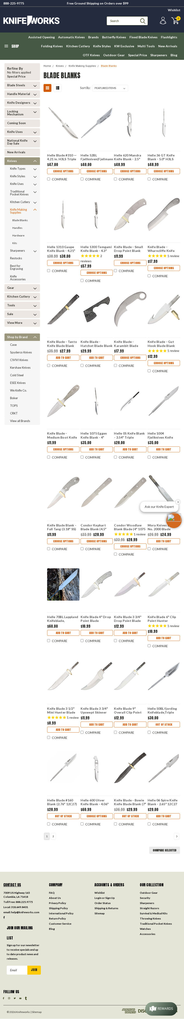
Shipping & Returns (106, 908)
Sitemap (99, 913)
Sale (10, 314)
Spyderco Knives (21, 352)
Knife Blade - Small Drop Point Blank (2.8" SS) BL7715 (128, 249)
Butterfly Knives (114, 37)
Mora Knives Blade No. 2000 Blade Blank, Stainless (162, 527)
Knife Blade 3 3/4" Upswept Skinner (94, 710)
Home (47, 66)
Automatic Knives (71, 37)
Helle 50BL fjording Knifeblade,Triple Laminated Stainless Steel (163, 710)
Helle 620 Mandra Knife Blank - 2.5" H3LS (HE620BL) (127, 157)
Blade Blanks (20, 220)
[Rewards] (161, 1009)
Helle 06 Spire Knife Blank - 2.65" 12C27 (163, 802)
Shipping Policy (58, 908)
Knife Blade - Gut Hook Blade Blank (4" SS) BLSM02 (161, 343)
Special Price (137, 55)
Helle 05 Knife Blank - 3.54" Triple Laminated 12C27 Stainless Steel (129, 435)
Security (145, 898)
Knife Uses (15, 132)
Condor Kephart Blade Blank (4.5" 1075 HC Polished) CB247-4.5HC (95, 527)
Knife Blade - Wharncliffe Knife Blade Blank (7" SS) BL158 (162, 249)
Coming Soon (16, 123)
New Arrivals (167, 46)
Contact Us (12, 884)
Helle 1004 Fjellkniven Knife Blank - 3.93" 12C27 (162, 435)
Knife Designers (18, 102)
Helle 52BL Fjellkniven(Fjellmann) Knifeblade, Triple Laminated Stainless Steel (97, 157)
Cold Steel (17, 375)
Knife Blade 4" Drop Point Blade (96, 619)
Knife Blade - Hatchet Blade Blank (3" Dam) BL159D (96, 343)
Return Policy (57, 918)
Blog (174, 55)
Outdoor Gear (114, 55)
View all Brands (20, 421)
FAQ (52, 892)
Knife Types (17, 168)
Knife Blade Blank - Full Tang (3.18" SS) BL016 (61, 527)
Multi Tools (146, 46)
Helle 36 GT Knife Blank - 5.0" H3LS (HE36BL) (161, 157)
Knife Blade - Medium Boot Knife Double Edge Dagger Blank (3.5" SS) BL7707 (63, 435)
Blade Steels (16, 85)
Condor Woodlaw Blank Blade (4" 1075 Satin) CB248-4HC (129, 527)
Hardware (18, 235)
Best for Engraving (16, 267)
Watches (145, 928)
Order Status (102, 903)
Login (97, 898)
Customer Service (60, 923)
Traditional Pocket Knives (19, 193)
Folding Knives (52, 46)
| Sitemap (36, 1012)
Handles (17, 227)
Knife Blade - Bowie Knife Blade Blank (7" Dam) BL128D (130, 802)
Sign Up (110, 898)
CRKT (14, 413)
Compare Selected (164, 850)
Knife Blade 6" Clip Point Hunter (162, 619)
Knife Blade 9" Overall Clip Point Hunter (128, 710)
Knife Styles (102, 46)
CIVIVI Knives (19, 360)
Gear (10, 288)
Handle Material (18, 94)
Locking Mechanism (15, 113)
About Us (55, 898)
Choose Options (63, 171)
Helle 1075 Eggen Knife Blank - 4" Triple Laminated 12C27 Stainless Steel (94, 435)
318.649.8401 (19, 907)
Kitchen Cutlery (78, 46)
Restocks (16, 258)
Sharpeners (158, 55)
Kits (14, 243)
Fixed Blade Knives (143, 37)
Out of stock (164, 725)
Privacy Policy (57, 903)
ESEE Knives (18, 383)
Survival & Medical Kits (153, 913)
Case (13, 344)
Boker (14, 398)
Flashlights (169, 37)
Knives (12, 161)
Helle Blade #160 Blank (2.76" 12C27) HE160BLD (62, 802)
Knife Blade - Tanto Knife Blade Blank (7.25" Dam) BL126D (62, 343)
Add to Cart (63, 358)
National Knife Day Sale (17, 142)
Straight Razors (149, 908)
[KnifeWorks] (47, 21)
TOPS (14, 405)
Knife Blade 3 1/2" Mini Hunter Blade (61, 710)
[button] (174, 520)
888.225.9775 (24, 902)
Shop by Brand (17, 337)
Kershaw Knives (20, 367)
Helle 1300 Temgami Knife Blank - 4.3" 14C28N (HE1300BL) (96, 249)
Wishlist (174, 10)
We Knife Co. (18, 390)
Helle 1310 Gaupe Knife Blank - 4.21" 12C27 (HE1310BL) (61, 249)
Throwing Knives (150, 918)
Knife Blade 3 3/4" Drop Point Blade (127, 619)
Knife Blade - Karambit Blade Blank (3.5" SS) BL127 (130, 343)
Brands (93, 37)
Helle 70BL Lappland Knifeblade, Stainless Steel (62, 619)
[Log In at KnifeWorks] (162, 21)
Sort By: (85, 88)
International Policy (61, 913)
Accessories (147, 934)
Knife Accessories (18, 278)
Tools (11, 305)
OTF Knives (91, 55)
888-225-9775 (13, 3)
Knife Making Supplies (18, 211)
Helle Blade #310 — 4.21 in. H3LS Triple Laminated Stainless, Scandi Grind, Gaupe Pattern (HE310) (63, 157)
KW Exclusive (124, 46)
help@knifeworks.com (25, 912)
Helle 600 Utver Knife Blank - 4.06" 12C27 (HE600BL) (95, 802)
